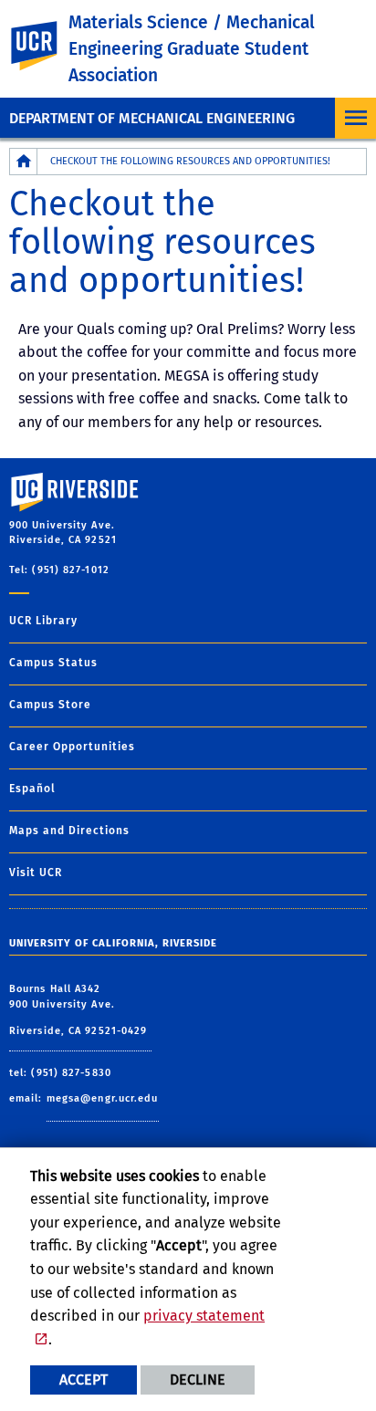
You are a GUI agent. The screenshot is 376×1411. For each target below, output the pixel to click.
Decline (197, 1379)
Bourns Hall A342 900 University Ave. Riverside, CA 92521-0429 (80, 1010)
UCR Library (43, 620)
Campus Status (53, 662)
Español (32, 788)
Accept (83, 1379)
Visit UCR (35, 872)
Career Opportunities (72, 746)
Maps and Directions (69, 830)
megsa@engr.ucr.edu (103, 1098)
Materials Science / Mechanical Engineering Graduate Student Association (191, 49)
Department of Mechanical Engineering (152, 118)
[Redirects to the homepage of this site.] (23, 161)
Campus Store (50, 704)
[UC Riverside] (44, 46)
